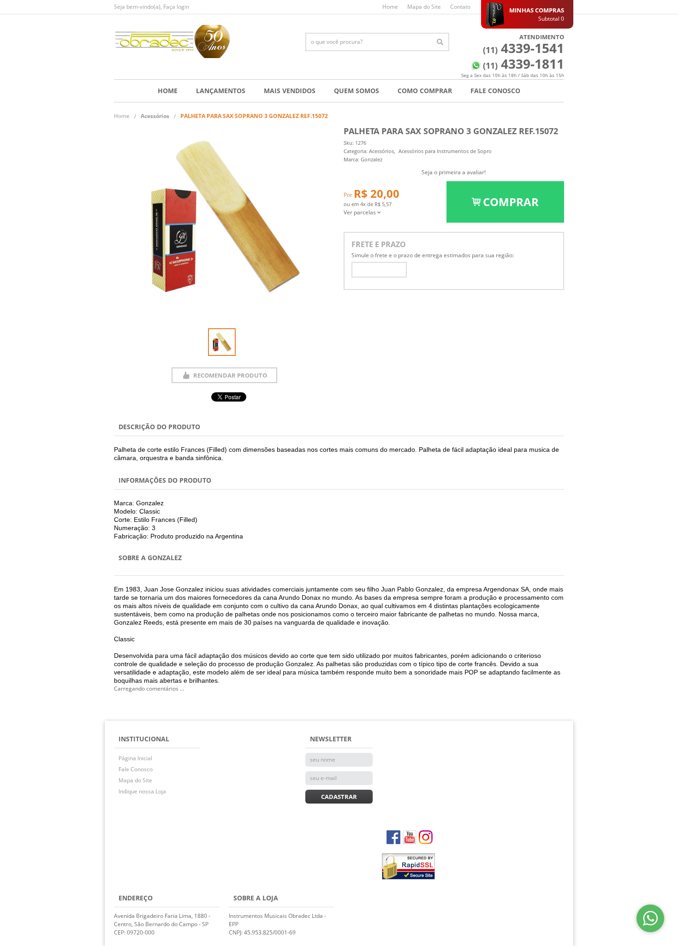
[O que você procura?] (440, 42)
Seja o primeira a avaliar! (454, 172)
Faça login (176, 7)
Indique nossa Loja (142, 791)
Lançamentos (220, 90)
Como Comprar (425, 90)
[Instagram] (426, 837)
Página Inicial (135, 758)
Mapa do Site (424, 7)
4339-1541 (523, 48)
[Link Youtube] (409, 837)
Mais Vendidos (289, 90)
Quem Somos (356, 90)
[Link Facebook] (393, 837)
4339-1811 (523, 63)
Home (390, 7)
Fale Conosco (495, 90)
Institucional (144, 738)
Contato (460, 7)
